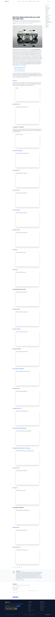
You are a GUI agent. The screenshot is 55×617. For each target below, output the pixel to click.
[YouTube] (48, 614)
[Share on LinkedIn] (19, 567)
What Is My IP (42, 610)
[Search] (47, 1)
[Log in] (49, 1)
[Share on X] (15, 567)
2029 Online (47, 12)
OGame (46, 13)
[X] (45, 614)
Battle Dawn (47, 19)
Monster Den (16, 547)
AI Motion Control (42, 605)
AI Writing (41, 604)
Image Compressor (42, 606)
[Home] (18, 1)
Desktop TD (47, 9)
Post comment (15, 597)
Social (20, 1)
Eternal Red (47, 11)
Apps (34, 1)
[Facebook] (46, 614)
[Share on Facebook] (17, 567)
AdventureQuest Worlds (48, 21)
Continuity (47, 10)
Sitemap (33, 614)
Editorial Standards (30, 610)
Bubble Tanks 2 (47, 20)
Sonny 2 (46, 14)
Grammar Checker (42, 603)
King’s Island (16, 329)
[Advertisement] (27, 9)
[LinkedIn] (47, 614)
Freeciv (46, 24)
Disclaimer (30, 614)
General (32, 23)
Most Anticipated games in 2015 (20, 67)
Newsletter (37, 1)
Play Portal (47, 23)
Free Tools (29, 605)
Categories (29, 604)
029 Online (17, 230)
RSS (34, 614)
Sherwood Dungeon (18, 368)
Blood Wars (16, 527)
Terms (27, 614)
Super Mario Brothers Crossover (49, 22)
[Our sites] (9, 1)
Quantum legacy (47, 8)
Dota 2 (15, 80)
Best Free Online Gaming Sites (19, 70)
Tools (23, 1)
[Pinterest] (49, 614)
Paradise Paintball (48, 25)
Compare (29, 606)
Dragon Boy (16, 309)
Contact (29, 611)
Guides (26, 1)
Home (29, 603)
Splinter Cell (16, 104)
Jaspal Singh (14, 23)
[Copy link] (21, 567)
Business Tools (30, 1)
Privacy (25, 614)
